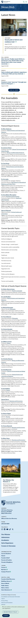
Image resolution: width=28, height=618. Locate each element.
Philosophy (12, 309)
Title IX (2, 598)
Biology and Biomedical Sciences (15, 152)
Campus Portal (5, 571)
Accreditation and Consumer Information (10, 596)
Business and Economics (12, 196)
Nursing (8, 416)
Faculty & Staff (5, 558)
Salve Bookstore (5, 590)
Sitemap (3, 604)
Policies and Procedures (6, 602)
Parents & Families (6, 560)
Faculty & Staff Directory (8, 579)
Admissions (5, 537)
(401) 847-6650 (5, 523)
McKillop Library (5, 581)
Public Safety (5, 585)
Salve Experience (7, 543)
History (9, 343)
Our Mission (5, 534)
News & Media (5, 583)
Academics (5, 540)
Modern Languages (17, 290)
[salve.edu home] (5, 2)
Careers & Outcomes (8, 546)
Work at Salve (5, 587)
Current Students (6, 553)
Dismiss (6, 615)
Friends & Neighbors (7, 562)
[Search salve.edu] (23, 2)
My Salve (3, 569)
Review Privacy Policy (10, 612)
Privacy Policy (4, 600)
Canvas (3, 567)
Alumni (3, 555)
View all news (14, 90)
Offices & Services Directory (9, 518)
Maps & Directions (6, 513)
